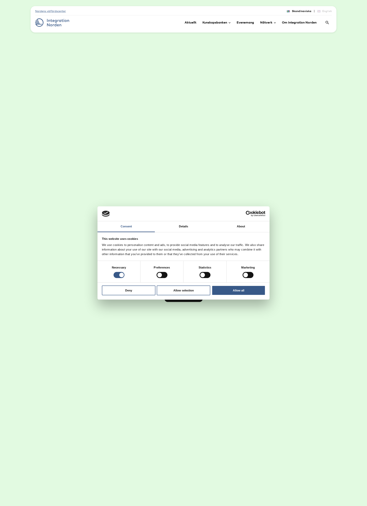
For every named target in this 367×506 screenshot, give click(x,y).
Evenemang (245, 22)
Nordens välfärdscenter (50, 11)
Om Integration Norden (299, 22)
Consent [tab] (126, 226)
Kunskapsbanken (214, 22)
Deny (128, 290)
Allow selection (183, 290)
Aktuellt (190, 22)
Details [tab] (183, 226)
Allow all (238, 290)
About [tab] (241, 226)
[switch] (162, 275)
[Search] (327, 22)
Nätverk (266, 22)
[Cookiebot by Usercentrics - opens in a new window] (248, 213)
